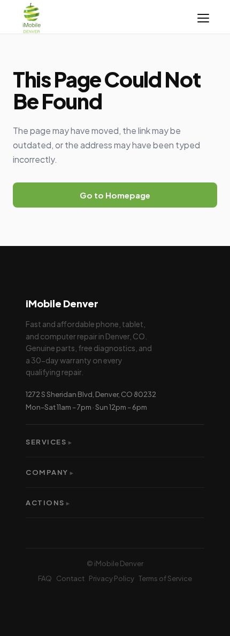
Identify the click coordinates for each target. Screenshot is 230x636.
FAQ (45, 578)
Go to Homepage (115, 195)
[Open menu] (203, 18)
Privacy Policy (111, 578)
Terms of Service (165, 578)
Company (50, 472)
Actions (48, 502)
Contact (70, 578)
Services (49, 442)
